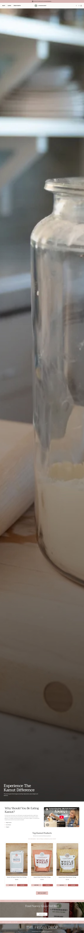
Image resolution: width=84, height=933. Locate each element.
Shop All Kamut (42, 893)
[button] (79, 5)
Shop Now (11, 885)
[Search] (76, 5)
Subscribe (22, 885)
